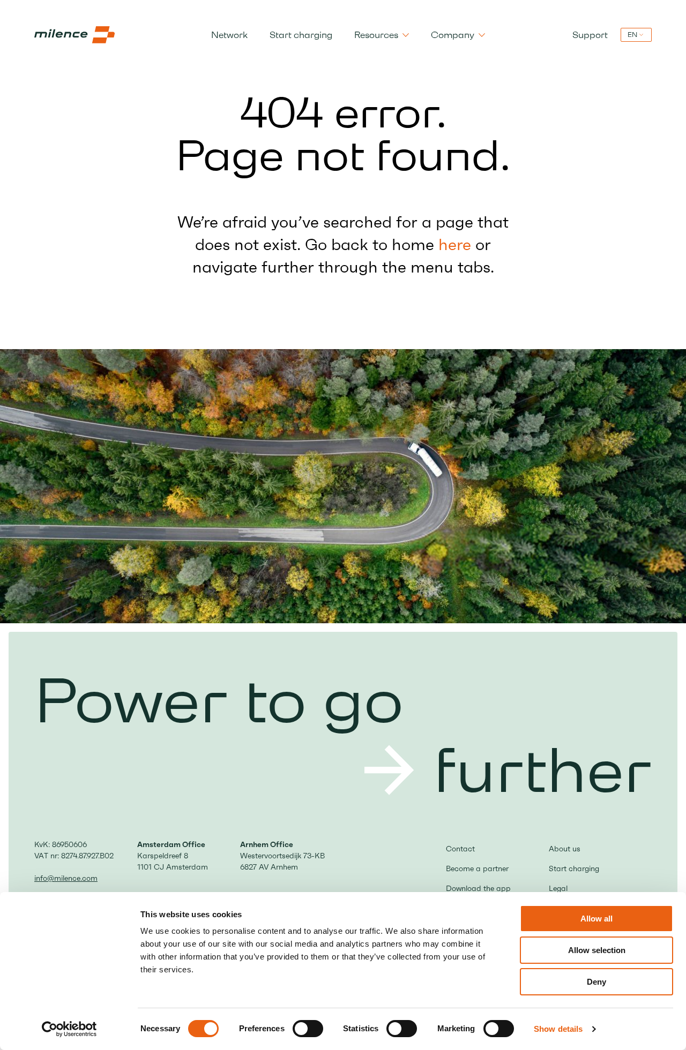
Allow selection (596, 950)
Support (590, 35)
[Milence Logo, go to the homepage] (74, 34)
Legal (558, 888)
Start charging (301, 34)
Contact (460, 848)
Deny (596, 981)
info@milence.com (66, 878)
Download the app (478, 888)
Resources (376, 34)
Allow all (596, 918)
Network (229, 34)
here (454, 244)
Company (452, 34)
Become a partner (477, 868)
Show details (558, 1028)
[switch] (308, 1028)
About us (564, 848)
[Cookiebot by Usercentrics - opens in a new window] (69, 1029)
